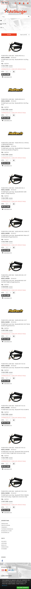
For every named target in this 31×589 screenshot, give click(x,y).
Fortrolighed (4, 523)
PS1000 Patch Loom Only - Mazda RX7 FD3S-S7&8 (14, 491)
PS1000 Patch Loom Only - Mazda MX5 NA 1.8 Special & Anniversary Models (15, 143)
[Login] (23, 3)
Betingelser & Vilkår (6, 530)
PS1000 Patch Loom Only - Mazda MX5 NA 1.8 (13, 99)
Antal (3, 71)
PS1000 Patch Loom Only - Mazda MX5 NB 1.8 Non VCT (15, 231)
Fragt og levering (5, 525)
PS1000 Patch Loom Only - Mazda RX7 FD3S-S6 (13, 447)
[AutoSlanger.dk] (15, 11)
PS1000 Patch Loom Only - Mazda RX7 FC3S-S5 (13, 406)
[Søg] (28, 16)
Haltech (6, 63)
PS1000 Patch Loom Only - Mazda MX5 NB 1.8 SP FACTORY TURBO (13, 275)
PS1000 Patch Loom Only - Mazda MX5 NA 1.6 (13, 55)
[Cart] (28, 3)
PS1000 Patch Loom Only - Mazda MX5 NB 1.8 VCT (14, 320)
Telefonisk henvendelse (7, 529)
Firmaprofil (4, 527)
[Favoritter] (19, 3)
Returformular (5, 532)
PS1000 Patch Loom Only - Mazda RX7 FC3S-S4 (13, 364)
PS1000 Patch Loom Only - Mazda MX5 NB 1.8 (13, 188)
